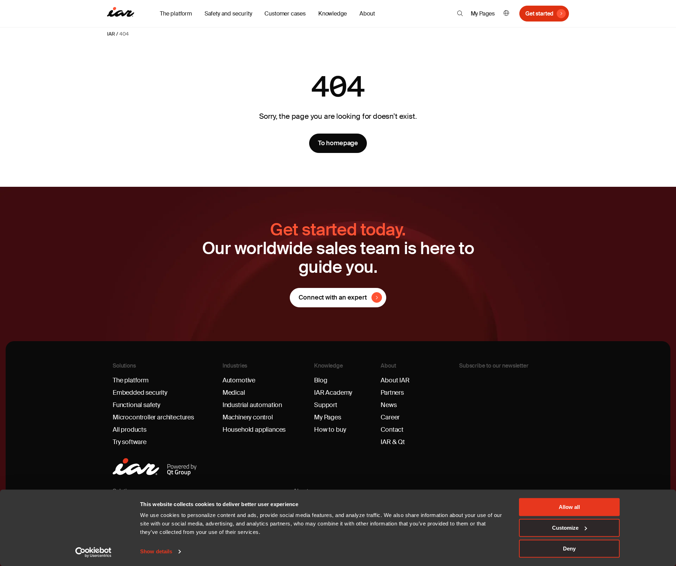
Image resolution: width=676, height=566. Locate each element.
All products (129, 429)
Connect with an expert (333, 297)
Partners (392, 392)
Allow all (569, 507)
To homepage (338, 143)
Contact (392, 429)
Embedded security (140, 392)
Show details (156, 552)
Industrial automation (252, 405)
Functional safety (136, 405)
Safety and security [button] (228, 13)
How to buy (330, 429)
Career (390, 417)
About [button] (367, 13)
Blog (320, 380)
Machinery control (248, 417)
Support (325, 405)
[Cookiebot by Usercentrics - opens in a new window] (93, 552)
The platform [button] (176, 13)
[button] (460, 13)
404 (124, 34)
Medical (234, 392)
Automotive (239, 380)
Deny (569, 549)
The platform (131, 380)
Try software (129, 442)
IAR (111, 34)
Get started (539, 13)
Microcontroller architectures (153, 417)
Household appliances (254, 429)
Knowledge (328, 365)
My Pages (483, 13)
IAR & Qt (393, 442)
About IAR (395, 380)
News (388, 405)
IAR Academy (333, 392)
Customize (565, 528)
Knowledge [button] (332, 13)
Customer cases (284, 13)
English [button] (506, 13)
